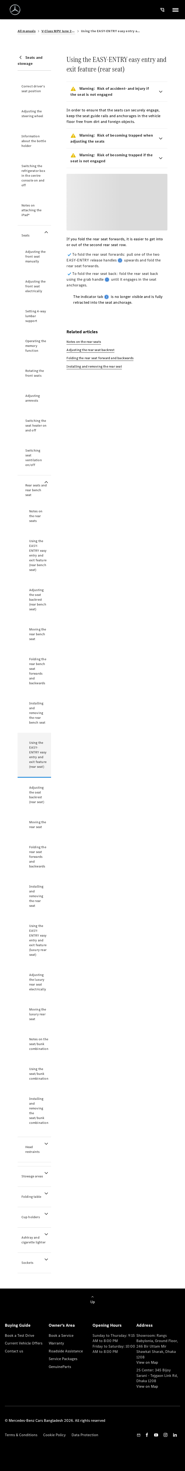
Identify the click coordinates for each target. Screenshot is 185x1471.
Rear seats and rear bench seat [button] (36, 490)
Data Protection (85, 1434)
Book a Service (61, 1335)
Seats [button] (25, 235)
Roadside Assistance (66, 1351)
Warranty (56, 1343)
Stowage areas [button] (32, 1176)
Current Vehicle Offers (23, 1343)
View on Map (147, 1362)
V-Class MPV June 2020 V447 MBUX (58, 31)
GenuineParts (60, 1366)
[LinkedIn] (175, 1435)
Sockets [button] (27, 1262)
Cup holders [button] (30, 1217)
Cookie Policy (54, 1434)
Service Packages (63, 1358)
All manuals (27, 31)
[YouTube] (156, 1435)
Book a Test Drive (19, 1335)
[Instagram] (165, 1435)
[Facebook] (147, 1435)
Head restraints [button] (32, 1149)
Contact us (14, 1351)
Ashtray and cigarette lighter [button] (33, 1240)
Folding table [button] (31, 1196)
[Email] (139, 1435)
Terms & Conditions (21, 1434)
